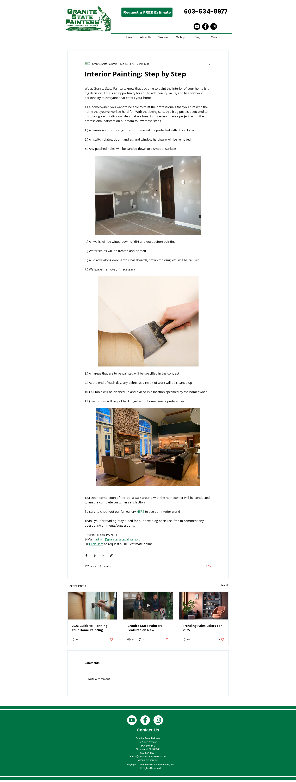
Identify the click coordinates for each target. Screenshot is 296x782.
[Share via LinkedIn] (103, 555)
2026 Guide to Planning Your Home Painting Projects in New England (90, 628)
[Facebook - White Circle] (145, 720)
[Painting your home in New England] (92, 605)
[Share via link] (111, 555)
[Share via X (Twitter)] (94, 555)
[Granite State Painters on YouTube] (197, 26)
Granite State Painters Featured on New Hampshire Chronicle (144, 628)
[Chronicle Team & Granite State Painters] (148, 605)
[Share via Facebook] (86, 555)
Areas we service (148, 760)
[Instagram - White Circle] (158, 720)
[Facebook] (205, 26)
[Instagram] (213, 26)
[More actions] (209, 64)
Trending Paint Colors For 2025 (202, 628)
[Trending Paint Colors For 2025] (203, 605)
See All (225, 585)
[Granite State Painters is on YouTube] (132, 720)
